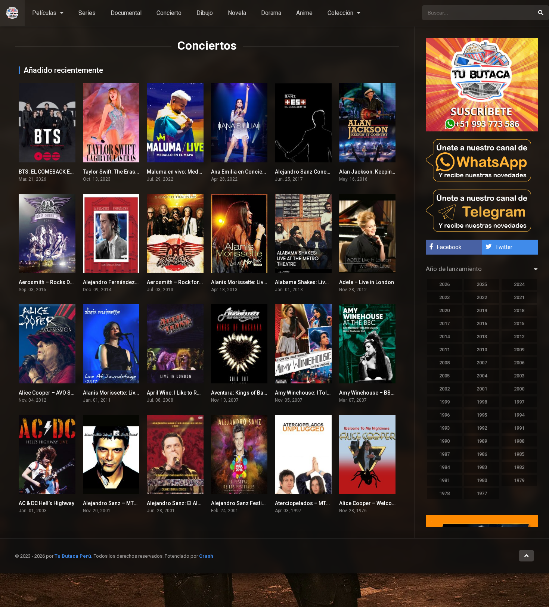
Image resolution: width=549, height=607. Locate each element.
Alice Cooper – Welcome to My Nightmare (390, 503)
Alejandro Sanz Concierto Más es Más (321, 172)
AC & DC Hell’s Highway (46, 503)
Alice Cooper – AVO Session (53, 393)
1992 (482, 428)
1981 (444, 480)
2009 (519, 349)
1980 (482, 480)
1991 (519, 428)
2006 (519, 362)
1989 (482, 441)
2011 (444, 349)
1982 (519, 467)
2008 (444, 362)
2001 (482, 389)
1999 (444, 402)
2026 (444, 284)
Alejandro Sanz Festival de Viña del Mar (259, 503)
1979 (519, 480)
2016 (482, 323)
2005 (444, 376)
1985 (519, 454)
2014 (444, 336)
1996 (444, 415)
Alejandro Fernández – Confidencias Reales (137, 282)
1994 (519, 415)
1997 (519, 402)
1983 (482, 467)
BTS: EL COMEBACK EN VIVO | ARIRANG (66, 172)
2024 (519, 284)
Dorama (271, 12)
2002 (444, 389)
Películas (44, 12)
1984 (444, 467)
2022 (482, 297)
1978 (444, 493)
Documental (126, 12)
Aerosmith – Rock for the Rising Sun (191, 282)
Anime (304, 12)
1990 (444, 441)
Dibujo (204, 12)
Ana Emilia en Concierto (240, 172)
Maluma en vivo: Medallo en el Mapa (191, 172)
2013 (482, 336)
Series (87, 12)
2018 (519, 310)
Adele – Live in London (366, 282)
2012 (519, 336)
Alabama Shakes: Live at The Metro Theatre (327, 282)
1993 (444, 428)
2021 (519, 297)
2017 (444, 323)
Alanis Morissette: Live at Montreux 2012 (260, 282)
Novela (237, 12)
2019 (482, 310)
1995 (482, 415)
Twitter (503, 247)
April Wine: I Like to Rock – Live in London (196, 393)
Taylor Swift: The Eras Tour (115, 172)
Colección (340, 12)
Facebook (449, 247)
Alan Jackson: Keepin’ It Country (378, 172)
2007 (482, 362)
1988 (519, 441)
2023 (444, 297)
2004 (482, 376)
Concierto (169, 12)
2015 (519, 323)
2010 (482, 349)
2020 (444, 310)
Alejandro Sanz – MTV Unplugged (124, 503)
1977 (482, 493)
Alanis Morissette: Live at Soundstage (129, 393)
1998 (482, 402)
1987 (444, 454)
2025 (482, 284)
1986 (482, 454)
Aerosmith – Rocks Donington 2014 (62, 282)
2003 (519, 376)
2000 (519, 389)
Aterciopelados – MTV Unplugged (316, 503)
